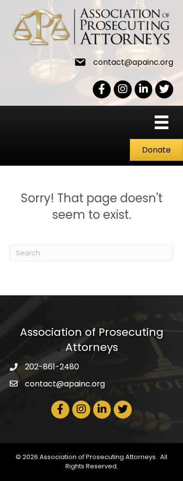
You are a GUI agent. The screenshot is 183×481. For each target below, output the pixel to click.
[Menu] (161, 122)
